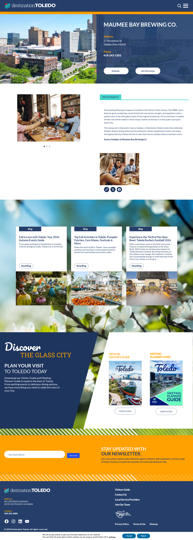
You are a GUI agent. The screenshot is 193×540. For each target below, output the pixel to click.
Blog (30, 229)
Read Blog (27, 265)
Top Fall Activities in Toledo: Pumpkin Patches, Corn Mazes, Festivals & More (95, 240)
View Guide (125, 411)
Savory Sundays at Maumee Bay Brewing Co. (125, 139)
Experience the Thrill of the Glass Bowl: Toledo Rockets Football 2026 (150, 238)
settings (112, 537)
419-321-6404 (11, 513)
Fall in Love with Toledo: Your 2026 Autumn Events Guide (39, 238)
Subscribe (73, 455)
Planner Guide (160, 356)
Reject (143, 536)
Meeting (155, 353)
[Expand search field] (179, 6)
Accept (129, 536)
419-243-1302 (112, 55)
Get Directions (148, 71)
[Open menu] (186, 6)
